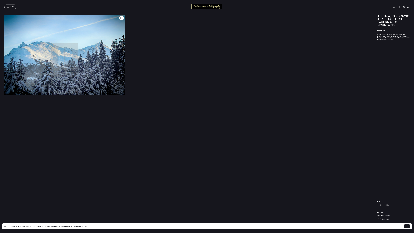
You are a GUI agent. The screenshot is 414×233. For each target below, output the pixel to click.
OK (407, 226)
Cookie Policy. (83, 226)
